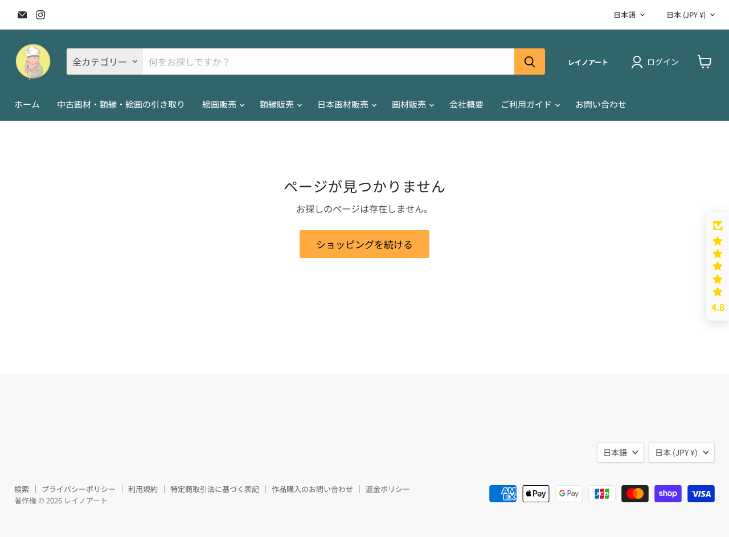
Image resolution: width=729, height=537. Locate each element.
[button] (717, 266)
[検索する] (529, 61)
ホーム (27, 104)
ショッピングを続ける (364, 244)
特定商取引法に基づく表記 (214, 488)
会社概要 (466, 104)
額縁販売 (278, 104)
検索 (21, 488)
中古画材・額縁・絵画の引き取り (121, 104)
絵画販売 (220, 104)
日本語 (624, 14)
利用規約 (143, 488)
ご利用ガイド (527, 104)
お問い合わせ (600, 104)
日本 (686, 14)
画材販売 (410, 104)
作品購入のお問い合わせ (312, 488)
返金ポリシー (388, 488)
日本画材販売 (343, 104)
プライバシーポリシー (79, 488)
